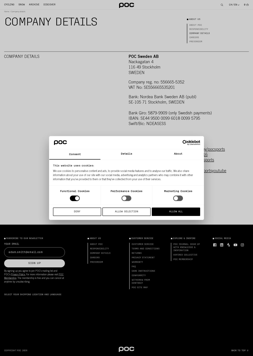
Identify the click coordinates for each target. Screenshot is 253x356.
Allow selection (126, 211)
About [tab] (178, 154)
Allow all (176, 211)
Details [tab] (126, 154)
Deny (77, 211)
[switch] (126, 198)
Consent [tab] (75, 154)
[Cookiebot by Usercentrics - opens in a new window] (185, 142)
